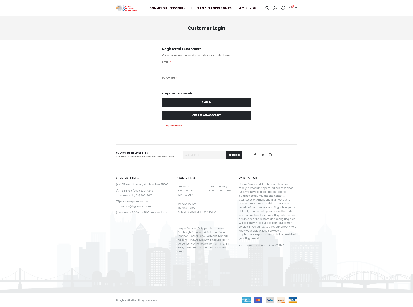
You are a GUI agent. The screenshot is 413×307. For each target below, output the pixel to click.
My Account (185, 194)
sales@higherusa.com (134, 201)
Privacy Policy (187, 204)
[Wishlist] (282, 8)
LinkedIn (263, 154)
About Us (184, 186)
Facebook (255, 154)
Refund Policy (186, 208)
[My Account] (275, 8)
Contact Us (185, 190)
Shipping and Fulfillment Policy (197, 212)
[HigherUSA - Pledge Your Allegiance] (126, 8)
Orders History (218, 186)
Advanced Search (220, 190)
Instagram (270, 154)
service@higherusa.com (135, 206)
